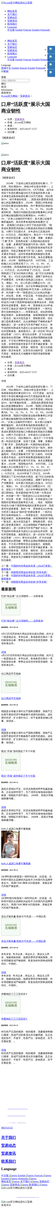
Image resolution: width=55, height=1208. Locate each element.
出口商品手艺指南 (11, 698)
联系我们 (12, 24)
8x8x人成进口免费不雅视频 (16, 863)
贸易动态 (12, 17)
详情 (3, 652)
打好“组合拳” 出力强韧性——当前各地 (22, 620)
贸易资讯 (12, 20)
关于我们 (12, 14)
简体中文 (6, 68)
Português (45, 30)
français (23, 68)
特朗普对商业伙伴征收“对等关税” (29, 572)
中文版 (11, 30)
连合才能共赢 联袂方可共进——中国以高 (23, 941)
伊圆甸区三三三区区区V (14, 1019)
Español (36, 30)
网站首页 (12, 11)
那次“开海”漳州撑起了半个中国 (18, 776)
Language (12, 27)
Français (27, 30)
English (19, 30)
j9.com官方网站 (9, 96)
